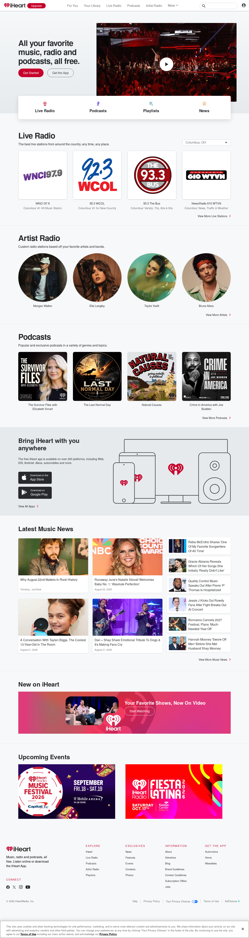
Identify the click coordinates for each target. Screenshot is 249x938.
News (128, 851)
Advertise (170, 857)
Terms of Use (211, 901)
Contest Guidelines (176, 875)
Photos (129, 875)
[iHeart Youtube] (27, 887)
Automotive (211, 851)
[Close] (242, 929)
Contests (130, 869)
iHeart (89, 851)
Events (129, 863)
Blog (167, 863)
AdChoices (231, 901)
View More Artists (216, 314)
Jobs (168, 887)
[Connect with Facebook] (8, 887)
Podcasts (133, 5)
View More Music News (213, 659)
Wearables (211, 863)
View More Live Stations (212, 216)
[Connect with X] (14, 887)
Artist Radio (154, 5)
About (168, 851)
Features (130, 857)
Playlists (91, 875)
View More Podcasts (214, 417)
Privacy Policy (152, 901)
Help (135, 901)
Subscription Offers (176, 881)
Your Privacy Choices (178, 901)
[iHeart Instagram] (21, 887)
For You (72, 5)
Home (208, 857)
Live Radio (113, 5)
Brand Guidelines (174, 869)
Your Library (92, 5)
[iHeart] (14, 6)
